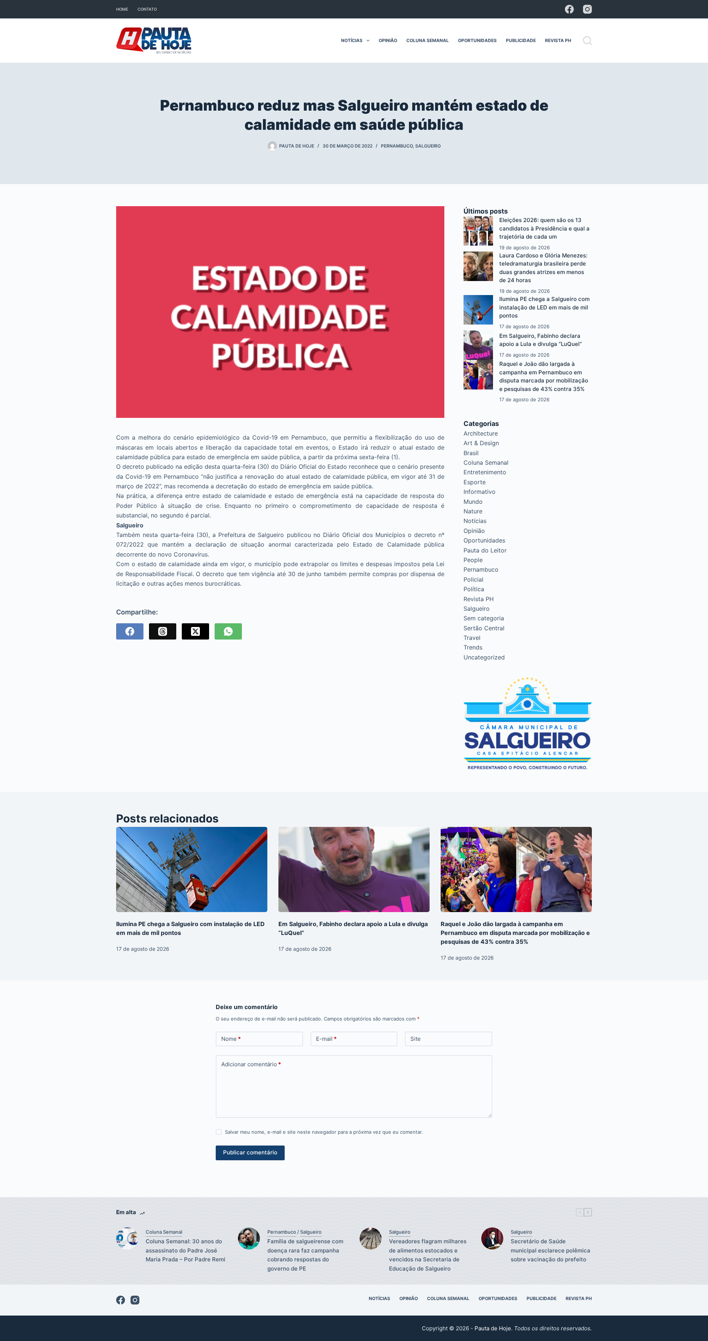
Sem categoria (484, 618)
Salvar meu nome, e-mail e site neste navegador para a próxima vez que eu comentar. (324, 1132)
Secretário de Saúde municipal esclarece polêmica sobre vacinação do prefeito (550, 1250)
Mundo (473, 501)
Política (474, 589)
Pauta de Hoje (493, 1328)
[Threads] (162, 631)
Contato (147, 9)
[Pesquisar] (587, 40)
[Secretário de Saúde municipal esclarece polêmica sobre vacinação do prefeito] (492, 1238)
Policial (473, 579)
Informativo (480, 491)
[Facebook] (569, 9)
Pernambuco (397, 146)
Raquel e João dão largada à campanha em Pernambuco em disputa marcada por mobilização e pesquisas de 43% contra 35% (515, 932)
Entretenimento (485, 472)
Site (415, 1038)
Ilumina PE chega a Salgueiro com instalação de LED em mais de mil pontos (544, 307)
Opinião (388, 40)
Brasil (471, 453)
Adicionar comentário (251, 1064)
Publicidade (521, 40)
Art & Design (481, 443)
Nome (231, 1038)
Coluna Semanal (427, 40)
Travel (472, 637)
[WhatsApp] (228, 631)
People (473, 560)
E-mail (326, 1038)
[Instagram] (587, 9)
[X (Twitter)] (195, 631)
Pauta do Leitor (485, 550)
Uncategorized (484, 657)
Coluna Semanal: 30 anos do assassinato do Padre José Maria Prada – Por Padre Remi (185, 1250)
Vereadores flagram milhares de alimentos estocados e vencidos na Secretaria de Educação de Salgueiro (427, 1255)
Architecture (481, 433)
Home (122, 9)
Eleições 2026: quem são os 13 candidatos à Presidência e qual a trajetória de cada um (544, 228)
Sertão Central (484, 628)
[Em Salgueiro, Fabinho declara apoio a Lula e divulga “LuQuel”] (478, 345)
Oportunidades (477, 40)
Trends (473, 647)
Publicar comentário (250, 1152)
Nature (473, 511)
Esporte (475, 482)
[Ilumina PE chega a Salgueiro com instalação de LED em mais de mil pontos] (478, 310)
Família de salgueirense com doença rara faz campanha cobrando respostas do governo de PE (305, 1255)
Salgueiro (428, 146)
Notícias (351, 40)
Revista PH (558, 40)
